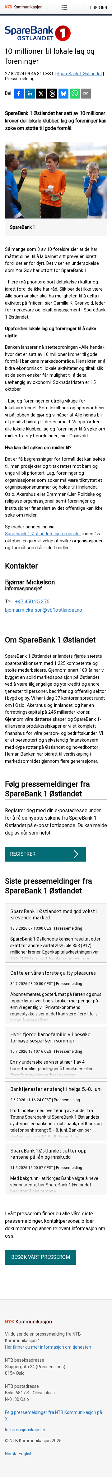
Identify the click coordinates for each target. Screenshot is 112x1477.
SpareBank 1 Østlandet (79, 73)
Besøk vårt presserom (40, 1257)
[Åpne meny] (65, 7)
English (26, 1453)
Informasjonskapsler (25, 1429)
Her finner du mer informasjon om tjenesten (48, 1347)
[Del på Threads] (52, 94)
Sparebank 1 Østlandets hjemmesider (43, 533)
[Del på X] (41, 94)
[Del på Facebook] (19, 94)
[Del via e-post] (86, 94)
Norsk (10, 1453)
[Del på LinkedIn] (30, 94)
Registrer (22, 854)
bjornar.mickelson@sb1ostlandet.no (43, 610)
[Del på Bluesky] (63, 94)
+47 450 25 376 (32, 602)
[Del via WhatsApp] (75, 94)
